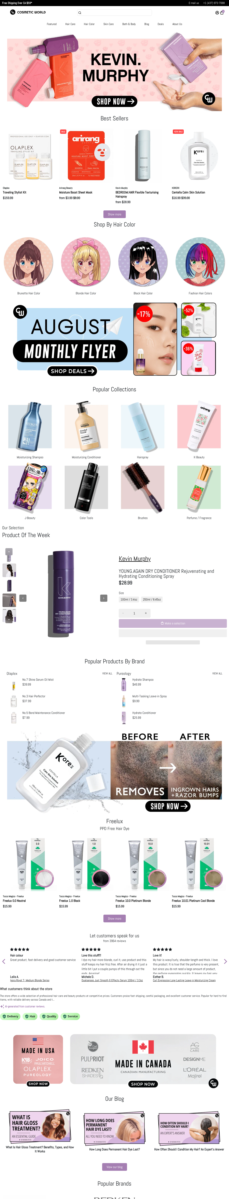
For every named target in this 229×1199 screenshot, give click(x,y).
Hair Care (70, 24)
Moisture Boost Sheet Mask (75, 192)
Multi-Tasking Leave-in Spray (149, 696)
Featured (52, 24)
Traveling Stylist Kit (14, 192)
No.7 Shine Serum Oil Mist (38, 679)
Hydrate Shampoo (143, 679)
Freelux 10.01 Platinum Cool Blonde (193, 901)
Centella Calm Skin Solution (188, 192)
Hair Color (89, 24)
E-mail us (194, 3)
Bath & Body (129, 24)
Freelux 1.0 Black (69, 901)
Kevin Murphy (122, 188)
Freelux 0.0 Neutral (14, 901)
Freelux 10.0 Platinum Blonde (133, 901)
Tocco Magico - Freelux (13, 896)
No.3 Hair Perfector (33, 696)
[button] (173, 633)
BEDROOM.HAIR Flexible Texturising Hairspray (137, 194)
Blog (146, 24)
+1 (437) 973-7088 (214, 3)
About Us (177, 24)
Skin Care (108, 24)
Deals (161, 24)
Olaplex (6, 188)
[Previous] (9, 551)
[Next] (9, 619)
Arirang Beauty (66, 188)
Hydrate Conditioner (144, 713)
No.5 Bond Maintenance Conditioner (43, 713)
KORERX (175, 188)
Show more (114, 214)
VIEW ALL (107, 673)
